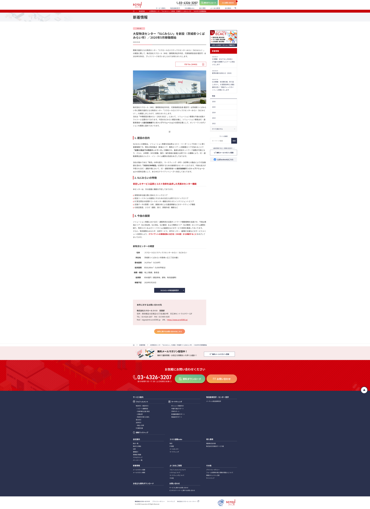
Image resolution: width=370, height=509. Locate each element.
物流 (171, 443)
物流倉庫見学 (175, 8)
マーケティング (176, 402)
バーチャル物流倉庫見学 (213, 401)
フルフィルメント (142, 402)
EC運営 (172, 446)
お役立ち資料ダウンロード (143, 484)
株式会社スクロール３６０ (142, 501)
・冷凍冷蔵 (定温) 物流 (143, 411)
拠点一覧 (135, 443)
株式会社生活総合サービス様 (215, 446)
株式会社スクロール (187, 501)
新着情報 (215, 51)
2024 (214, 112)
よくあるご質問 (176, 466)
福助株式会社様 (211, 443)
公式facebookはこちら (225, 159)
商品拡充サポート (176, 417)
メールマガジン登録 (139, 470)
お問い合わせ (229, 3)
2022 (214, 123)
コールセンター (174, 449)
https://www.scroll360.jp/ (177, 319)
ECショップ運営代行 (177, 406)
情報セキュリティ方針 (213, 475)
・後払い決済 (140, 425)
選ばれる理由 (137, 446)
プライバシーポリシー (213, 470)
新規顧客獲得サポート (178, 414)
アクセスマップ (137, 457)
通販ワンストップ (142, 433)
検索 (234, 141)
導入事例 (202, 8)
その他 (172, 478)
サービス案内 (161, 8)
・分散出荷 (139, 414)
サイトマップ (210, 478)
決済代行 (138, 422)
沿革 (134, 449)
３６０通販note (176, 439)
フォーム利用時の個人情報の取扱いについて (219, 472)
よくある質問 (215, 8)
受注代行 (138, 420)
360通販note (189, 8)
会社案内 (228, 8)
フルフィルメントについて (178, 470)
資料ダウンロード (210, 3)
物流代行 (142, 406)
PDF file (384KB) (190, 64)
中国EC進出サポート (177, 408)
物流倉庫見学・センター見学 (217, 397)
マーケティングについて (177, 475)
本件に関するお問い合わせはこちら (169, 331)
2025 (214, 107)
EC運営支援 (139, 428)
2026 (214, 101)
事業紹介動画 (137, 454)
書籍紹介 (135, 452)
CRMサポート (175, 411)
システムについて (175, 472)
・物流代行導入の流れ (142, 417)
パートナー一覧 (137, 460)
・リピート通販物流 (142, 408)
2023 (214, 118)
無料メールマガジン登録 (225, 152)
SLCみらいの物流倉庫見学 (170, 290)
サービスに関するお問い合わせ (178, 487)
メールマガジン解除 (139, 472)
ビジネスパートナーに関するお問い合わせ (182, 490)
